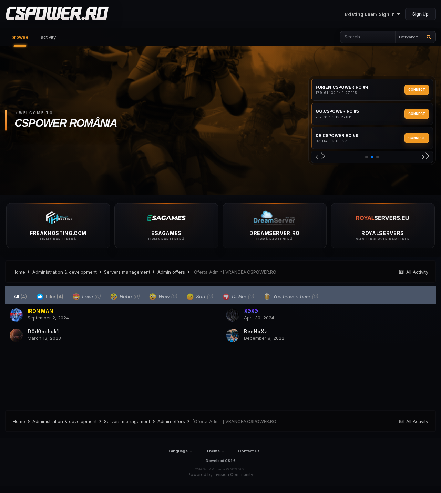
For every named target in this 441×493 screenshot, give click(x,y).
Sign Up (420, 14)
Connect (416, 89)
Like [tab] (53, 296)
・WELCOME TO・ (36, 113)
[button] (320, 157)
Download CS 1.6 (221, 461)
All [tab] (20, 296)
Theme (213, 450)
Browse (19, 37)
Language (178, 450)
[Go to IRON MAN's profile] (16, 315)
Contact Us (249, 450)
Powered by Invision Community (220, 474)
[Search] (428, 37)
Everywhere (408, 37)
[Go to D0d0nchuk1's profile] (16, 335)
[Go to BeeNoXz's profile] (232, 335)
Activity (48, 37)
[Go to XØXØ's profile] (232, 315)
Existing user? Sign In (371, 14)
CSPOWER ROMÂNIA (65, 123)
